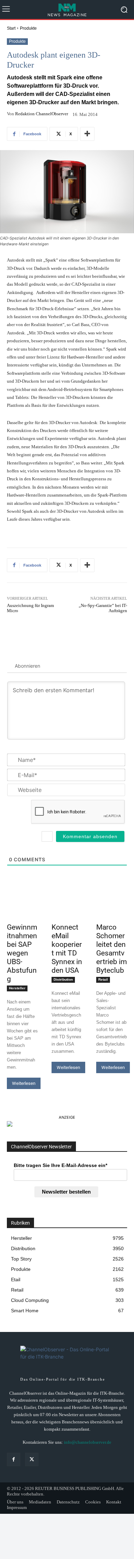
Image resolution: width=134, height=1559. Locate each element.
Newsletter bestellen (66, 1192)
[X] (31, 1459)
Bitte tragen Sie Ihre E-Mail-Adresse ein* (60, 1165)
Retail (103, 979)
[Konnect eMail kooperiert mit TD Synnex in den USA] (67, 912)
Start (11, 28)
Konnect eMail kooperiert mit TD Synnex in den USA (67, 948)
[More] (87, 134)
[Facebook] (13, 1459)
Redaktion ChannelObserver (41, 113)
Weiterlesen (23, 1083)
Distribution (63, 979)
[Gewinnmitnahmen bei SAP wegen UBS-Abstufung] (22, 912)
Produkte (28, 28)
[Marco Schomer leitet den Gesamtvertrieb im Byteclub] (111, 912)
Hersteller (17, 988)
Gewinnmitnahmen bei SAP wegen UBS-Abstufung (22, 953)
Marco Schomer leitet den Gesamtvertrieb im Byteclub (111, 948)
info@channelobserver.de (87, 1442)
